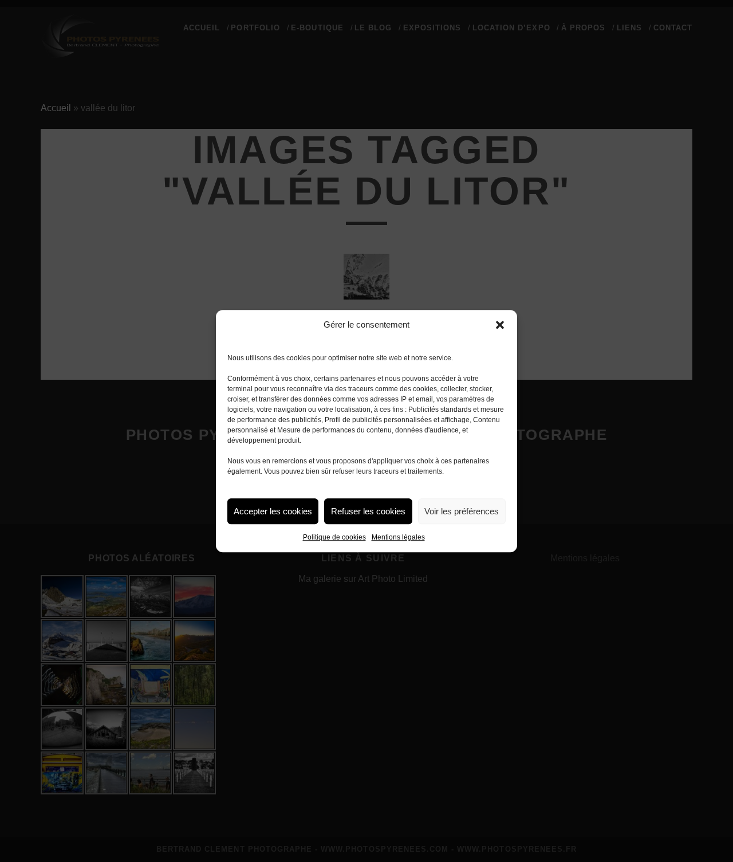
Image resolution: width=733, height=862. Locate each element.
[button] (500, 324)
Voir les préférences (461, 511)
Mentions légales (398, 537)
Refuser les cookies (368, 511)
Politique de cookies (334, 537)
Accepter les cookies (273, 511)
